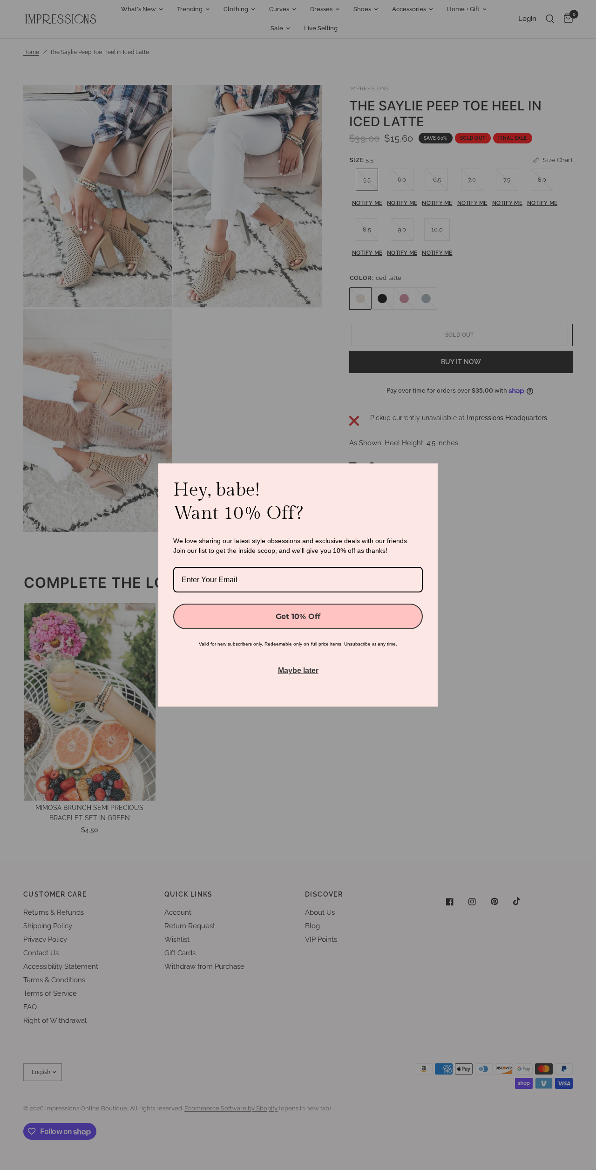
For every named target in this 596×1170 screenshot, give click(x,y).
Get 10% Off (298, 616)
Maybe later (298, 670)
